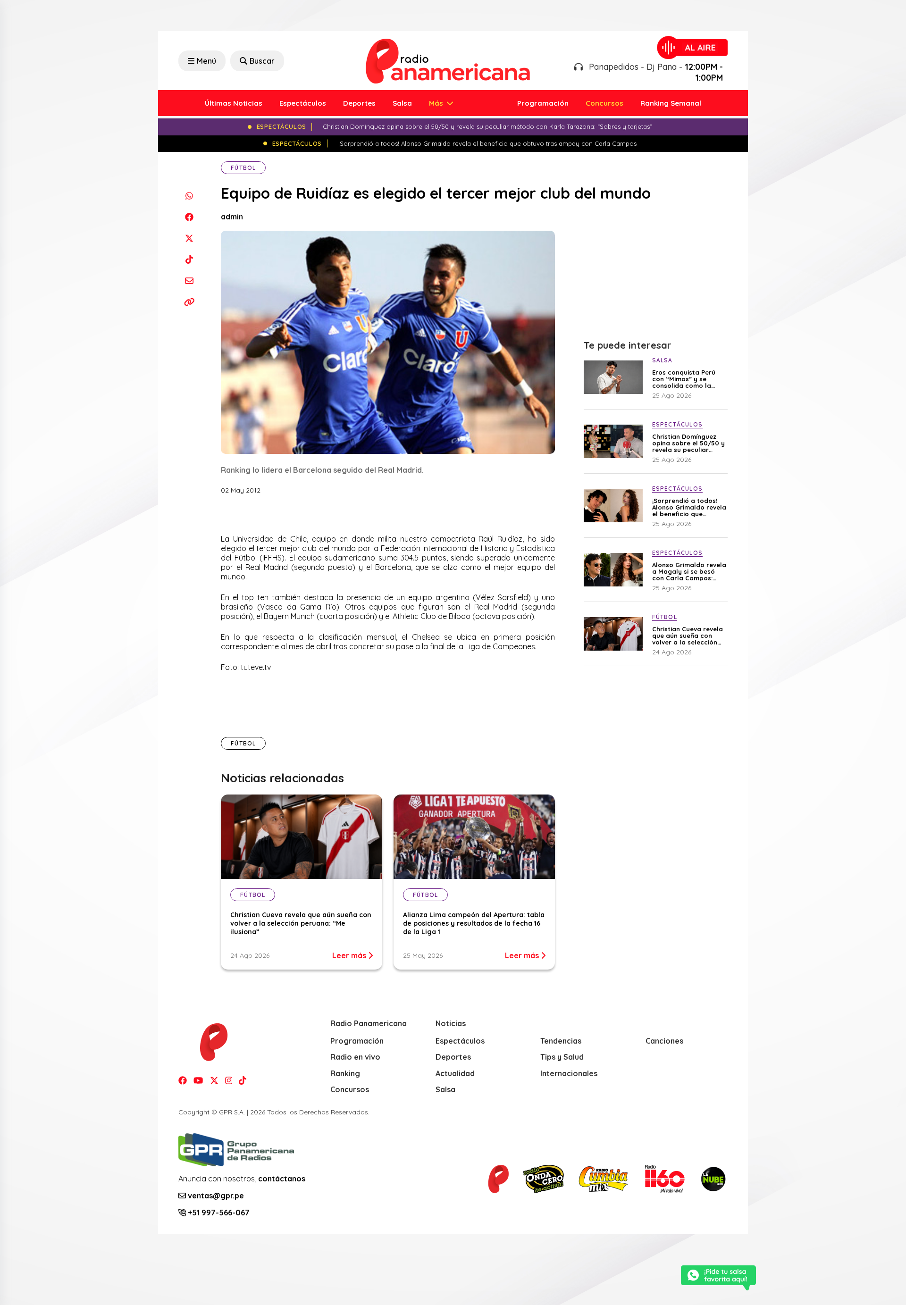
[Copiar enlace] (189, 301)
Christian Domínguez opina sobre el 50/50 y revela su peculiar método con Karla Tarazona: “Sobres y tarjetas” (688, 443)
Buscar (262, 61)
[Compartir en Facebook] (189, 216)
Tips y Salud (562, 1057)
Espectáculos (302, 103)
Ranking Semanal (670, 103)
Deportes (359, 103)
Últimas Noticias (233, 103)
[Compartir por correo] (189, 280)
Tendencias (560, 1041)
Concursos (604, 103)
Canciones (664, 1041)
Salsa (402, 103)
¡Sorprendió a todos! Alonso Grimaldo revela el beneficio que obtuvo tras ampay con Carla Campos (689, 507)
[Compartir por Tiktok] (189, 259)
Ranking (345, 1073)
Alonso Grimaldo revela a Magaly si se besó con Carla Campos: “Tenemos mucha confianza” (689, 571)
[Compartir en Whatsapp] (189, 195)
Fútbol (243, 167)
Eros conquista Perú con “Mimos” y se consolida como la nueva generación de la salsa (685, 379)
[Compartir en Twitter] (189, 238)
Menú (206, 61)
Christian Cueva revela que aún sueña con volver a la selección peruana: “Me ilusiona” (300, 923)
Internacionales (568, 1073)
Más (437, 103)
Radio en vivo (355, 1057)
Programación (543, 103)
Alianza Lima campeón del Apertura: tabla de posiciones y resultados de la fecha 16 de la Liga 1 (474, 923)
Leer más (350, 955)
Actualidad (455, 1073)
